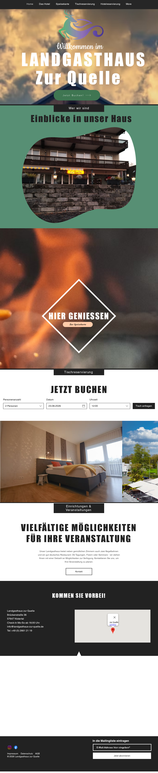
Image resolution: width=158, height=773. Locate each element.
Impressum (12, 753)
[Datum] (83, 406)
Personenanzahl (12, 399)
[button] (132, 219)
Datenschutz (27, 753)
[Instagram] (9, 747)
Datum (50, 399)
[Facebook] (15, 747)
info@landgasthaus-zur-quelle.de (25, 626)
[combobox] (23, 406)
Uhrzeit (93, 399)
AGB (37, 753)
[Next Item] (152, 461)
